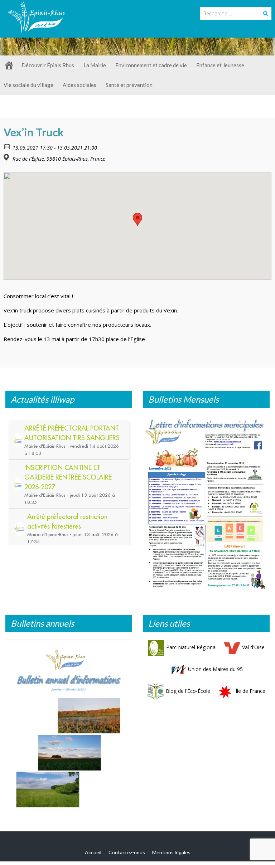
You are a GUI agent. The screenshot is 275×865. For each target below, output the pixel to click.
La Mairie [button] (94, 65)
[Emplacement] (7, 157)
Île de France (250, 690)
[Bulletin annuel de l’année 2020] (68, 727)
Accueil (93, 852)
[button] (137, 219)
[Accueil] (9, 65)
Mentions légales (171, 852)
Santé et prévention (129, 85)
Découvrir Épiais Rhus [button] (47, 65)
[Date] (7, 146)
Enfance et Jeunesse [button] (220, 65)
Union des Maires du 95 (215, 669)
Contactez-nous (126, 852)
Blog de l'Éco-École (188, 690)
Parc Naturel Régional (191, 647)
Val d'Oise (253, 647)
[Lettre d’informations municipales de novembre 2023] (206, 502)
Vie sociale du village (28, 85)
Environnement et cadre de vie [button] (151, 65)
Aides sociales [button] (79, 85)
